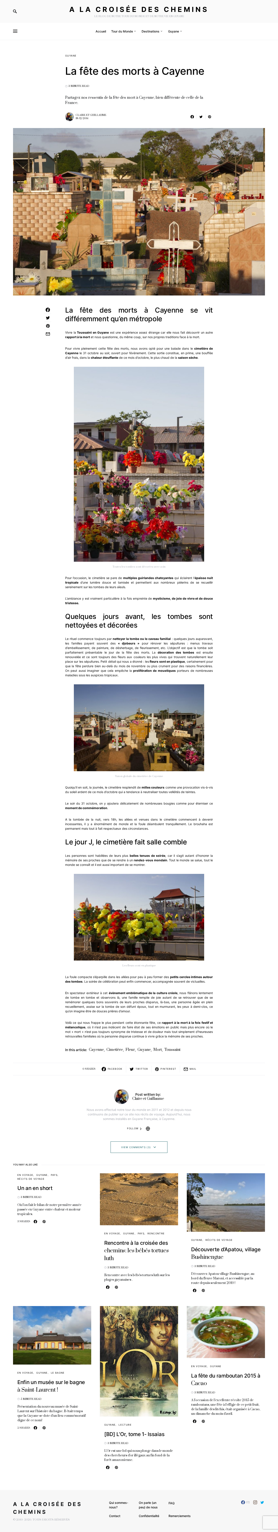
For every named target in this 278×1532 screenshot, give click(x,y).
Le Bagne (58, 1372)
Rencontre (156, 1233)
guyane (144, 1049)
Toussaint (172, 1049)
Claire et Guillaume (91, 115)
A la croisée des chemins (139, 9)
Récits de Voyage (31, 1178)
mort (157, 1049)
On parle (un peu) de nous (148, 1505)
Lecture (125, 1424)
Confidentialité (149, 1516)
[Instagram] (255, 1502)
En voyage (25, 1175)
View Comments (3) (136, 1147)
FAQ (172, 1503)
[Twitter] (262, 1502)
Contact (114, 1516)
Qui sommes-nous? (118, 1505)
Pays (54, 1175)
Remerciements (180, 1516)
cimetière (114, 1049)
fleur (130, 1049)
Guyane (70, 55)
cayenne (96, 1049)
